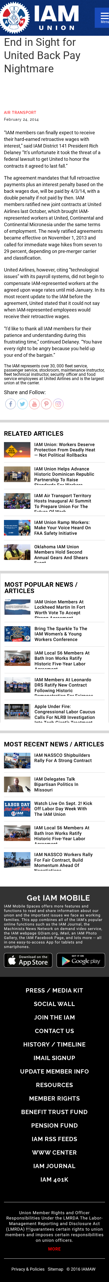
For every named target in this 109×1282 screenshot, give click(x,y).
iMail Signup (54, 1057)
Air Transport (20, 112)
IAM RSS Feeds (54, 1139)
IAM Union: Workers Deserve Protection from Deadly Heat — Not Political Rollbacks (65, 450)
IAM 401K (54, 1179)
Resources (54, 1084)
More (54, 1249)
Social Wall (54, 1003)
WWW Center (54, 1152)
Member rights (54, 1098)
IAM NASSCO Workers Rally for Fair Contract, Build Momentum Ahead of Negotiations (63, 863)
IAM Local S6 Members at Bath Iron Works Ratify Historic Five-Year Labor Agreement (62, 661)
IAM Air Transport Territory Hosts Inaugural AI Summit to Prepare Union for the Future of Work (62, 504)
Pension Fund (54, 1125)
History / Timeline (54, 1044)
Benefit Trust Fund (54, 1112)
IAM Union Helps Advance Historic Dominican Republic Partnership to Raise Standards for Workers (64, 477)
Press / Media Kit (54, 990)
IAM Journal (54, 1166)
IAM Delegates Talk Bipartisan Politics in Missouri (56, 785)
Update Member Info (54, 1071)
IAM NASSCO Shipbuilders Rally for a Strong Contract (63, 758)
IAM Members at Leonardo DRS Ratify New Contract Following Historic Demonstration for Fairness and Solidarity (63, 690)
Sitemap (55, 1269)
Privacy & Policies (27, 1269)
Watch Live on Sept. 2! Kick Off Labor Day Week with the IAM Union (63, 809)
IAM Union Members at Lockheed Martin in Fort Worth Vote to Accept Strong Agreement (59, 610)
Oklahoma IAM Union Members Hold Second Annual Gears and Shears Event (61, 555)
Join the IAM (54, 1017)
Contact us (54, 1030)
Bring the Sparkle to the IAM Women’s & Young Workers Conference (60, 634)
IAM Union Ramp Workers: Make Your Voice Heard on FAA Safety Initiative (62, 528)
